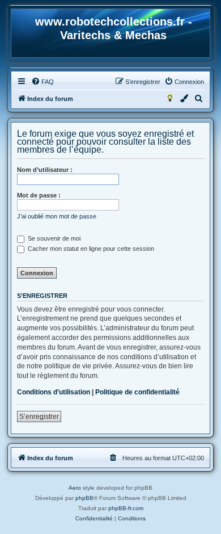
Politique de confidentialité (137, 392)
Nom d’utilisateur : (45, 169)
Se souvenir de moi (53, 238)
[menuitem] (42, 82)
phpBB (84, 498)
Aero (75, 488)
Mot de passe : (39, 195)
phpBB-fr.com (125, 508)
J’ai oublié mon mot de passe (56, 216)
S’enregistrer (39, 417)
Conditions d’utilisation (53, 392)
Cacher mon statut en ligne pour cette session (90, 248)
